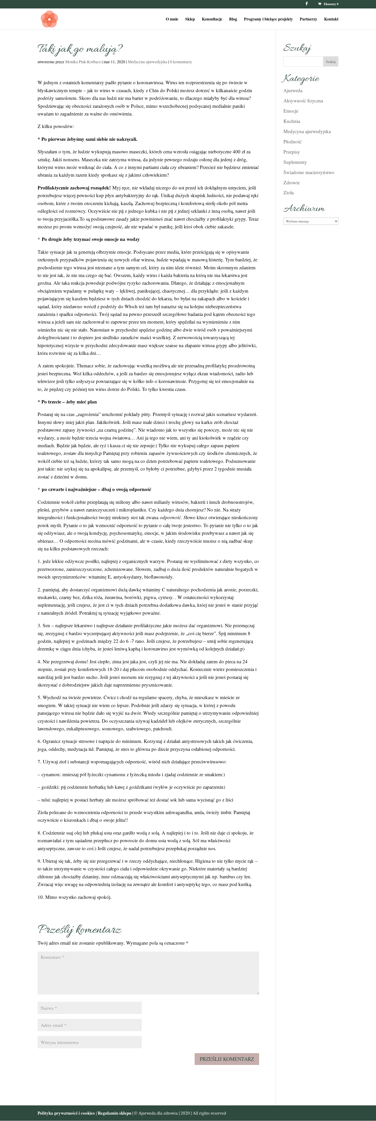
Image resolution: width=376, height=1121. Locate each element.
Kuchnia (291, 121)
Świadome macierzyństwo (308, 172)
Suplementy (295, 162)
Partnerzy (308, 19)
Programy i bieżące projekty (268, 19)
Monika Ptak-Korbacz (83, 61)
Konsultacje (212, 19)
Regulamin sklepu (115, 1113)
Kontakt (331, 19)
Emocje (290, 111)
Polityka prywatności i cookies (66, 1113)
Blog (233, 19)
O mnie (172, 19)
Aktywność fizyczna (303, 100)
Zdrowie (291, 182)
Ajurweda (292, 90)
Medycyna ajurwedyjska (147, 61)
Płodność (292, 141)
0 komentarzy (181, 61)
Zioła (288, 192)
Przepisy (291, 151)
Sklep (190, 19)
